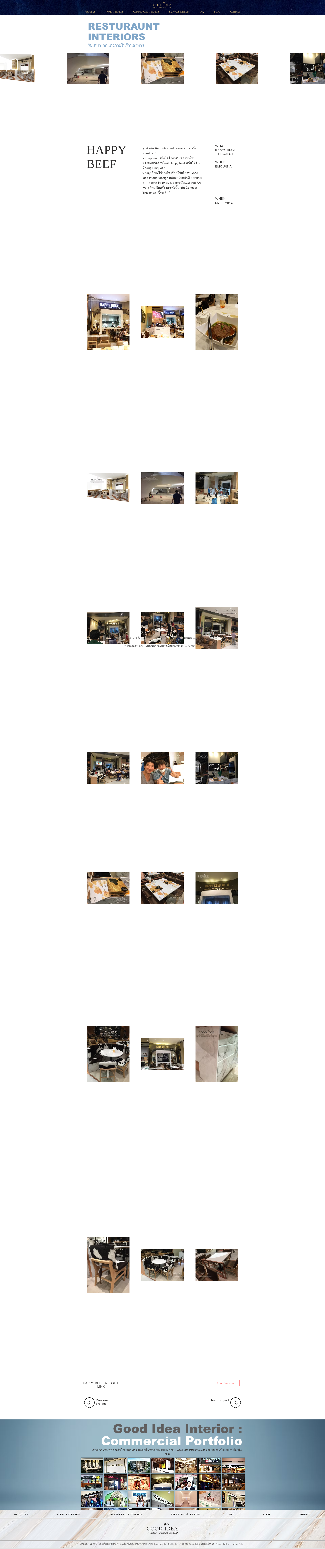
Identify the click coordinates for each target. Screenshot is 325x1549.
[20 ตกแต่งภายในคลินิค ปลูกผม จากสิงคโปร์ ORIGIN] (209, 1499)
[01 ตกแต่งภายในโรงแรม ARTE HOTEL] (92, 1465)
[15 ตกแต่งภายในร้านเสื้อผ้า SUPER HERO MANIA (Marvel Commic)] (92, 1499)
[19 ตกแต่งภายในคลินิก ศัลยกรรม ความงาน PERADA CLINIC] (186, 1499)
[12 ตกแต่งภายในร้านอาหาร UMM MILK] (186, 1482)
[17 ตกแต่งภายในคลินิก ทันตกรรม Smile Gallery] (139, 1499)
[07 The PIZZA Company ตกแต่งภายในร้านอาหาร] (233, 1465)
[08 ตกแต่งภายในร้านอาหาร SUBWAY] (92, 1482)
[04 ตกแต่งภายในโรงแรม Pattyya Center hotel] (162, 1465)
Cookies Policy (238, 1544)
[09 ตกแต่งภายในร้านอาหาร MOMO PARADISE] (115, 1482)
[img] (233, 1482)
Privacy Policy (222, 1544)
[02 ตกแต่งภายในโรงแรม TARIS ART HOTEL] (115, 1465)
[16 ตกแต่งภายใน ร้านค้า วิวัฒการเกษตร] (115, 1499)
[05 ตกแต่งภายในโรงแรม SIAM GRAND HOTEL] (186, 1465)
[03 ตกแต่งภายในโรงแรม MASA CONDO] (139, 1465)
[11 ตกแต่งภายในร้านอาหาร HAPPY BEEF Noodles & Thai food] (162, 1482)
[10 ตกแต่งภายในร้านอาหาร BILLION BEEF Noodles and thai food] (139, 1482)
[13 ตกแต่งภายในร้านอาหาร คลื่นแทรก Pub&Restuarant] (209, 1482)
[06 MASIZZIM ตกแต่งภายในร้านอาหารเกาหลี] (209, 1465)
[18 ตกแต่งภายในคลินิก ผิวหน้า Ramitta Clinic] (162, 1499)
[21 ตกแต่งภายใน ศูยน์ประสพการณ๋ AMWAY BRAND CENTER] (233, 1499)
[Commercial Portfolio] (159, 1506)
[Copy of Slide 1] (166, 1506)
